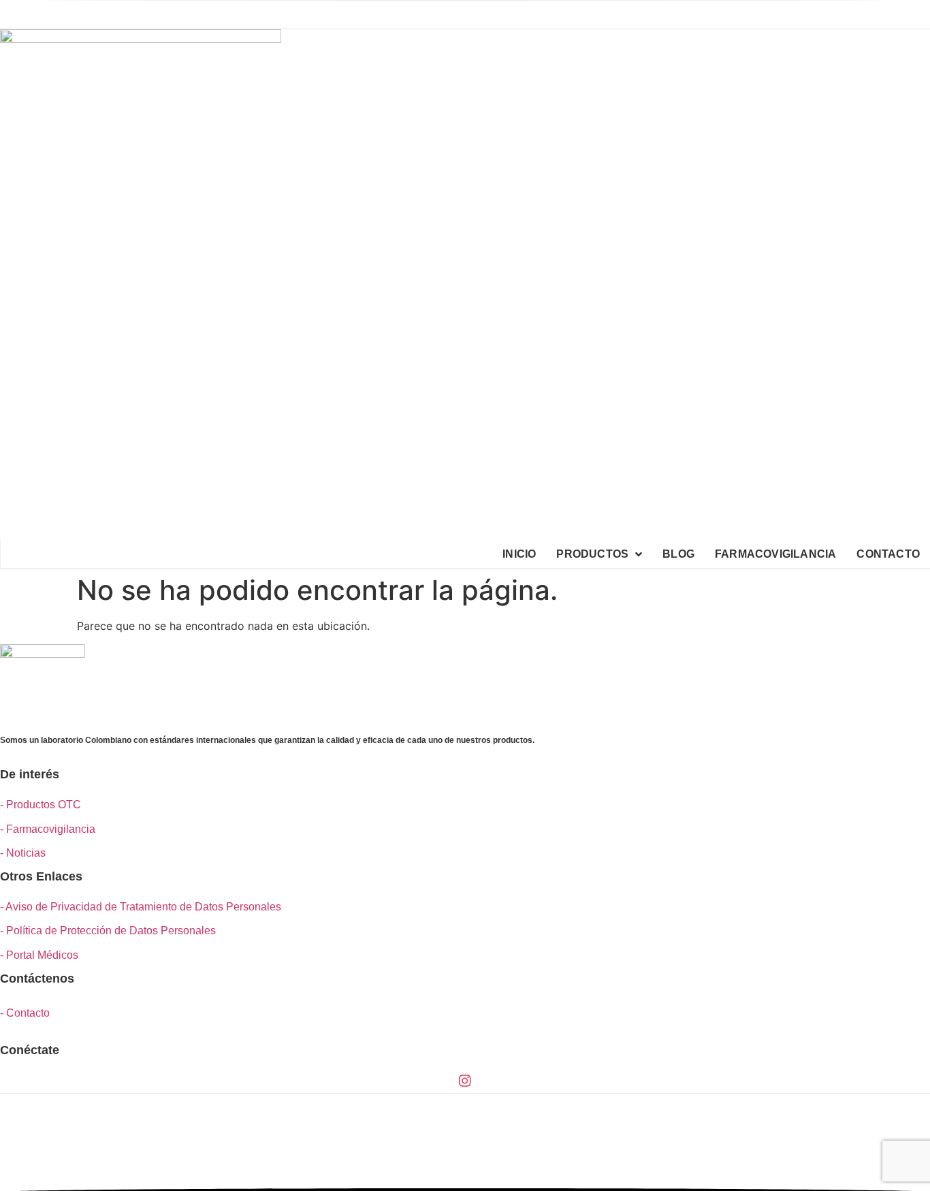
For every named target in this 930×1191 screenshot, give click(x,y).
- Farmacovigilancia (47, 829)
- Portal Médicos (39, 955)
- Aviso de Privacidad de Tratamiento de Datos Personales (140, 906)
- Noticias (23, 853)
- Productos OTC (40, 804)
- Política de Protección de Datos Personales (108, 930)
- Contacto (25, 1013)
